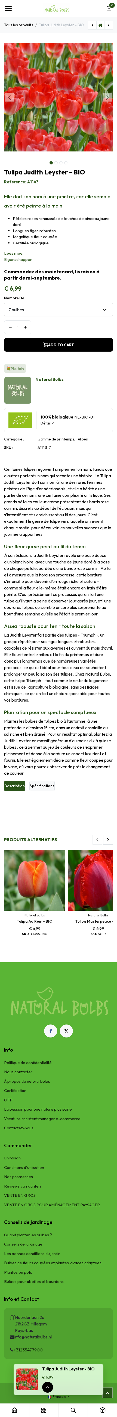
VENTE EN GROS (20, 1195)
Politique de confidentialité (28, 1062)
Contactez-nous (18, 1127)
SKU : (8, 447)
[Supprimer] (10, 327)
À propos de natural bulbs (27, 1081)
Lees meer (14, 253)
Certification (15, 1090)
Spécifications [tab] (42, 785)
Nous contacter (18, 1071)
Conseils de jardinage (23, 1244)
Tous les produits (18, 24)
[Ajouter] (25, 327)
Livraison (12, 1157)
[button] (9, 97)
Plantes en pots (18, 1272)
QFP (8, 1100)
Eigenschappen (18, 259)
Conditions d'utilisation (24, 1167)
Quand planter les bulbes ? (28, 1234)
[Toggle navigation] (8, 9)
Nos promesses (18, 1176)
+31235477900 (28, 1350)
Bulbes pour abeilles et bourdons (34, 1281)
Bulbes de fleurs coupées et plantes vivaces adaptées (52, 1262)
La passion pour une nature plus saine (38, 1109)
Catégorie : (14, 439)
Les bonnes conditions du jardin (32, 1253)
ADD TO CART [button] (61, 344)
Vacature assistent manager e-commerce (42, 1118)
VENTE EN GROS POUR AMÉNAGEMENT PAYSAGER (52, 1204)
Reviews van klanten (22, 1186)
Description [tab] (14, 785)
